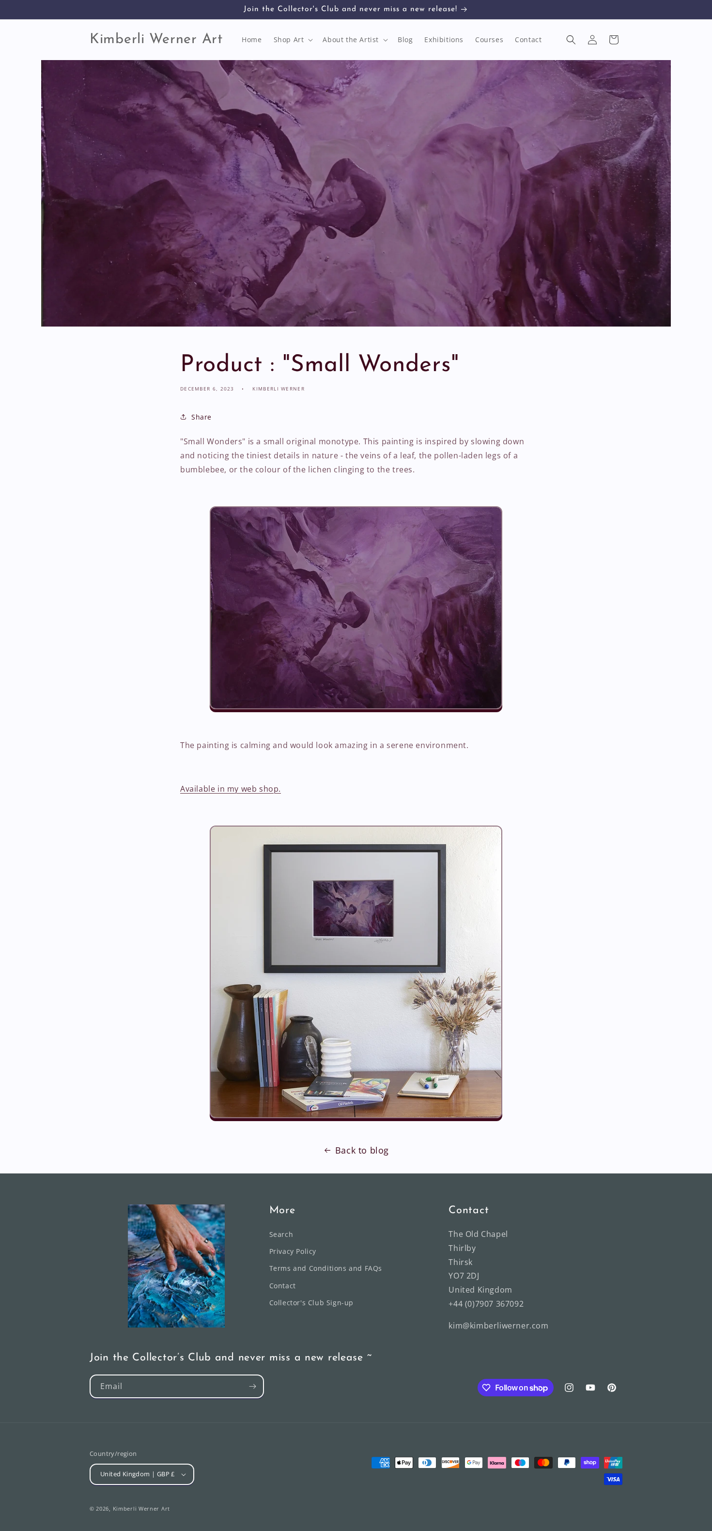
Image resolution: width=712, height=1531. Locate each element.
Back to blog (362, 1150)
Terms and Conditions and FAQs (325, 1268)
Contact (282, 1285)
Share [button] (201, 417)
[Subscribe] (252, 1386)
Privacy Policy (292, 1251)
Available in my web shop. (230, 788)
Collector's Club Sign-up (311, 1302)
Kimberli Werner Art (141, 1508)
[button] (292, 40)
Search (281, 1234)
